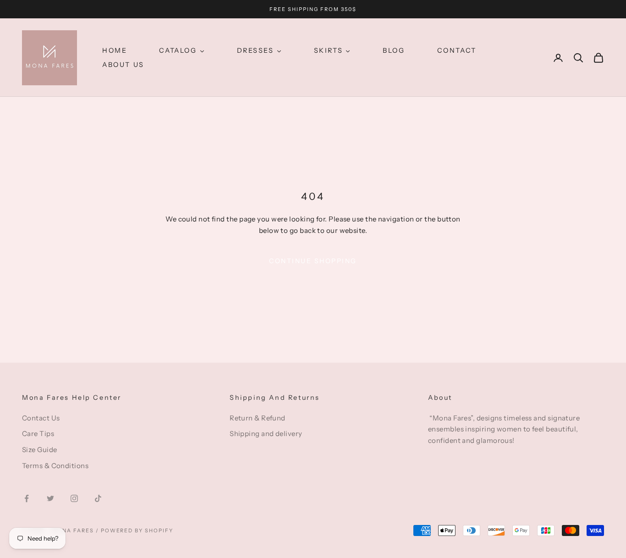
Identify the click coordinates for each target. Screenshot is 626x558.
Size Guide (39, 449)
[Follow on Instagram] (74, 498)
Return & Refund (258, 418)
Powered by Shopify (137, 530)
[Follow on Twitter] (50, 498)
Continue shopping (313, 261)
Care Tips (38, 433)
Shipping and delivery (266, 433)
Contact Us (41, 418)
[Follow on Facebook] (26, 498)
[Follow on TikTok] (98, 498)
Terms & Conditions (55, 465)
